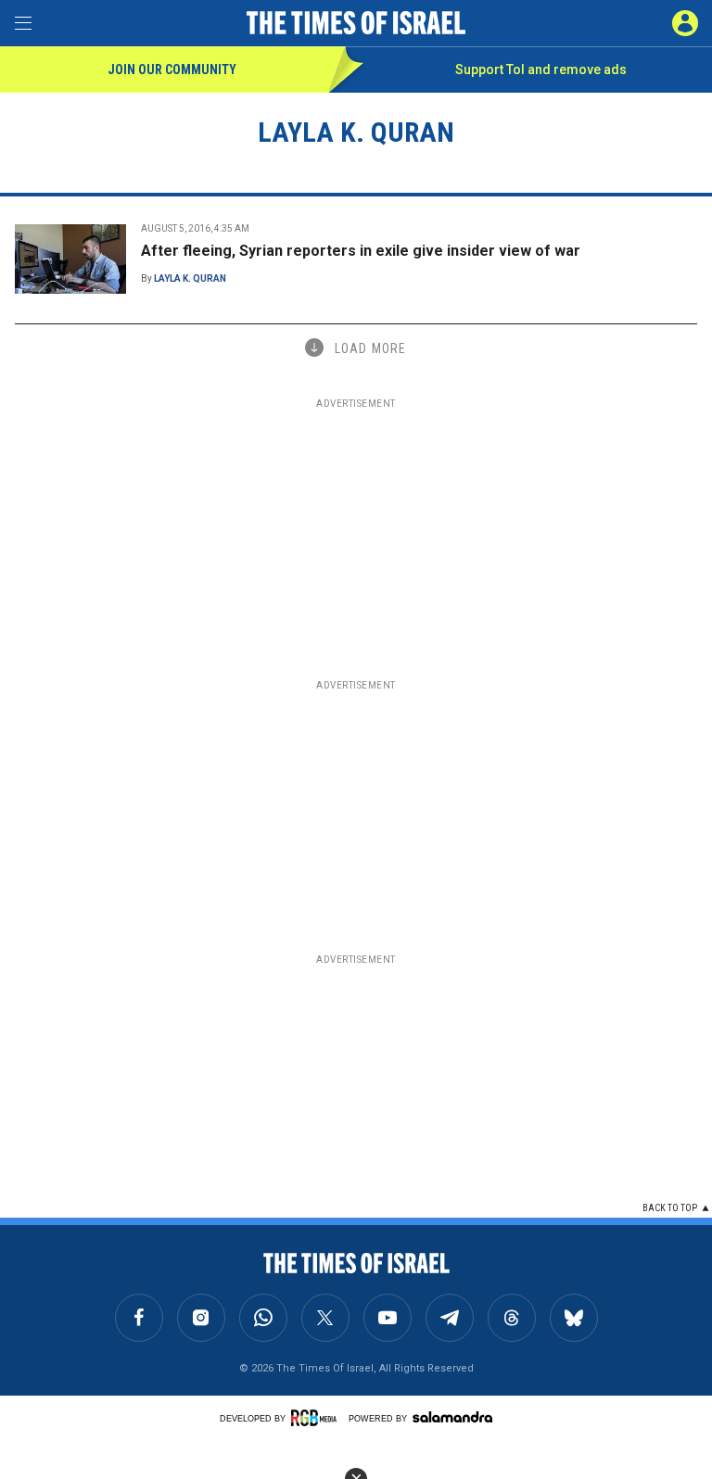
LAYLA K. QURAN (190, 278)
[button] (685, 23)
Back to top (669, 1208)
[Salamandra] (452, 1416)
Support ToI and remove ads (541, 69)
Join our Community (172, 69)
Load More (370, 348)
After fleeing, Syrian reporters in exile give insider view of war (360, 250)
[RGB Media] (317, 1417)
